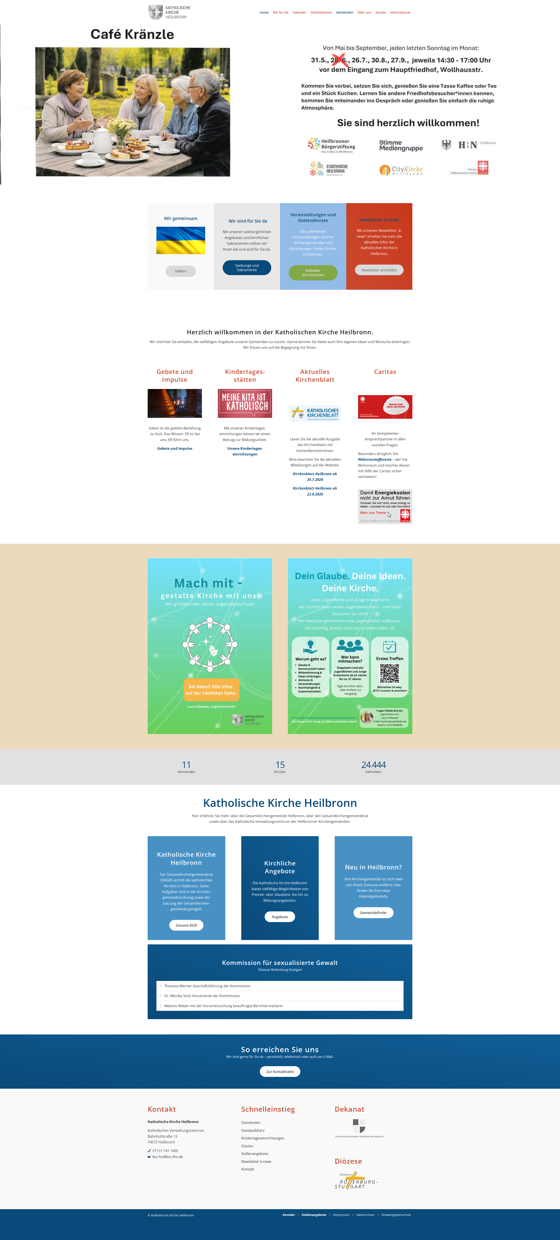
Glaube (247, 1146)
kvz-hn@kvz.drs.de (167, 1156)
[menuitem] (264, 12)
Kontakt (247, 1169)
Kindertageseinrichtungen (262, 1138)
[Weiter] (556, 104)
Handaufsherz (253, 1130)
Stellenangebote (254, 1153)
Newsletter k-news (256, 1161)
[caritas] (385, 408)
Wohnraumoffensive (375, 459)
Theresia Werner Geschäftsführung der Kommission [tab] (207, 986)
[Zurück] (4, 104)
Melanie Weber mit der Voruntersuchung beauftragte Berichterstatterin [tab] (223, 1005)
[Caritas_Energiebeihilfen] (385, 508)
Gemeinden (251, 1122)
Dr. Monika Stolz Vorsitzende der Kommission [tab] (202, 995)
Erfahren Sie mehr (169, 172)
